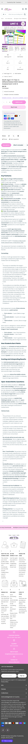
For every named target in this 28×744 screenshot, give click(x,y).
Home (2, 18)
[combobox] (14, 14)
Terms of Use (21, 680)
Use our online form (14, 662)
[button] (2, 2)
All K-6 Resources (8, 18)
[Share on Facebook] (9, 136)
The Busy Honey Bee (10, 736)
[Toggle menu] (2, 9)
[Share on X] (13, 136)
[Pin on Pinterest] (18, 136)
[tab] (6, 145)
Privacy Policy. (4, 681)
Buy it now (14, 107)
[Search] (25, 14)
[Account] (23, 9)
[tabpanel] (14, 336)
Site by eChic (9, 737)
